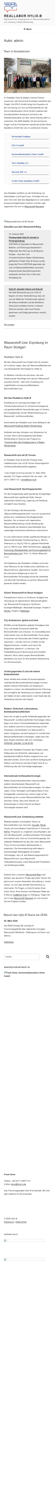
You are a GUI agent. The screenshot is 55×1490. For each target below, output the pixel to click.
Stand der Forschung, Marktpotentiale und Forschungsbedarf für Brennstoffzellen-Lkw (27, 550)
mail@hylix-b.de (20, 894)
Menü (29, 29)
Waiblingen (25, 610)
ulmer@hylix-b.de (28, 479)
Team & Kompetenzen (17, 51)
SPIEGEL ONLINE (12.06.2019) (19, 743)
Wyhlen (7, 610)
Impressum (9, 1221)
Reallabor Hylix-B (23, 15)
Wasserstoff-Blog (33, 874)
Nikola (43, 824)
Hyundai (35, 824)
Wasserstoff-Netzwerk (34, 206)
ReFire (7, 831)
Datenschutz (21, 1221)
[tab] (27, 137)
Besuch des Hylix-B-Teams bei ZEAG (25, 915)
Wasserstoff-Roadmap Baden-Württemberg (23, 425)
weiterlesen (9, 941)
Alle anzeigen (9, 324)
